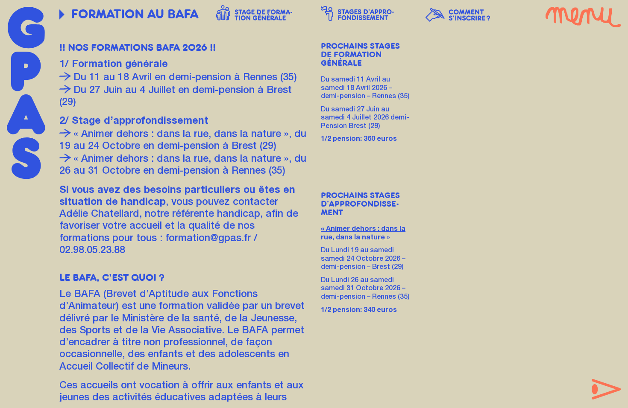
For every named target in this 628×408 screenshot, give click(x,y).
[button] (261, 12)
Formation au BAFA (134, 14)
